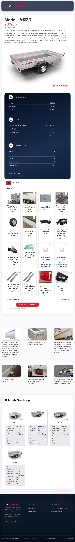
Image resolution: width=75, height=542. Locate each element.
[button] (67, 48)
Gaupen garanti (68, 539)
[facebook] (11, 521)
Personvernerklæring (50, 539)
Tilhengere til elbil (56, 511)
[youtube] (7, 521)
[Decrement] (8, 305)
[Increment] (13, 305)
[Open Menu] (67, 5)
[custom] (15, 521)
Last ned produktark (14, 173)
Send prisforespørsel (27, 305)
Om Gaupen (32, 508)
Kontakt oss (32, 511)
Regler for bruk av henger (58, 508)
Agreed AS (15, 538)
